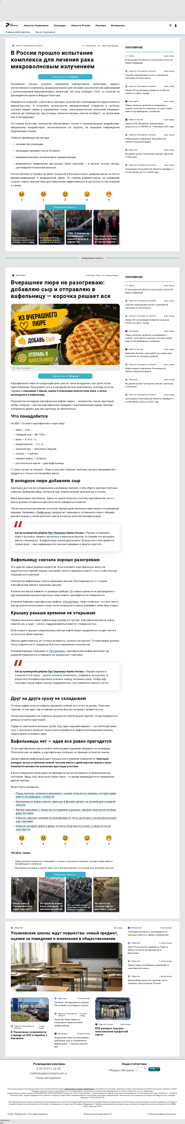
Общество (133, 150)
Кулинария (133, 101)
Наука (131, 56)
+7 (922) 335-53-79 (96, 1098)
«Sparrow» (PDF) (95, 1106)
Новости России (136, 120)
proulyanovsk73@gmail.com (156, 1095)
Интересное (136, 928)
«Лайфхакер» (43, 512)
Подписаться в (65, 77)
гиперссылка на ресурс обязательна (79, 1089)
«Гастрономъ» (71, 601)
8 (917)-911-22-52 (48, 1068)
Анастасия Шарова (110, 46)
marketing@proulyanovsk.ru (49, 1073)
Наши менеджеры (48, 1078)
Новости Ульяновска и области (29, 46)
